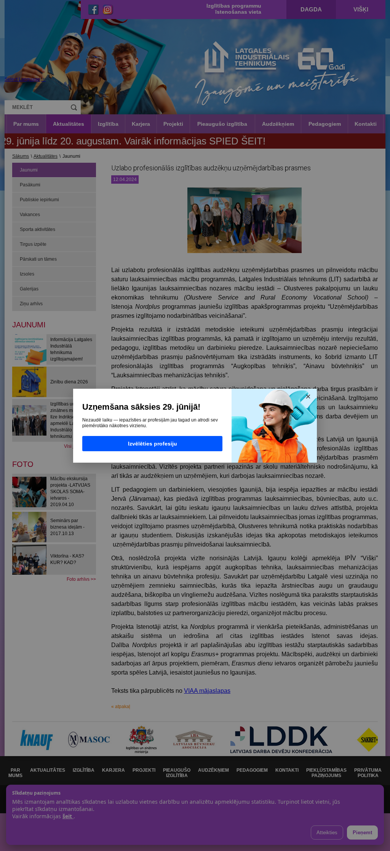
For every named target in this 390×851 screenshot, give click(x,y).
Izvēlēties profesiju (152, 444)
